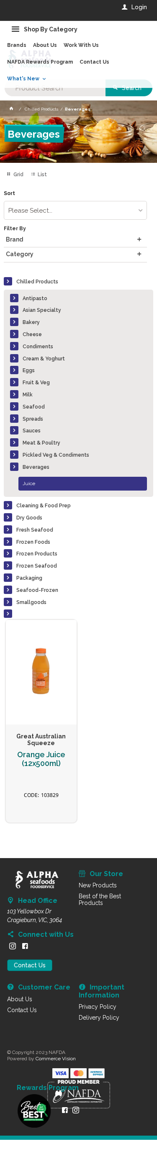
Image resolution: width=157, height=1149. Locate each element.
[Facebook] (25, 946)
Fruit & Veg (36, 383)
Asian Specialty (42, 310)
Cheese (32, 334)
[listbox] (75, 210)
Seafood (34, 407)
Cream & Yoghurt (44, 359)
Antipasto (35, 298)
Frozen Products (36, 554)
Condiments (38, 347)
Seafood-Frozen (37, 590)
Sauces (32, 431)
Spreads (33, 419)
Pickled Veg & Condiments (56, 455)
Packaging (29, 578)
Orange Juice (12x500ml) (41, 759)
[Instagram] (12, 946)
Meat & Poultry (41, 443)
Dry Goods (29, 518)
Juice (29, 483)
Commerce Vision (56, 1059)
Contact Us (30, 965)
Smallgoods (31, 602)
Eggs (29, 370)
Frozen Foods (33, 542)
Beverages (36, 467)
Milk (28, 395)
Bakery (31, 322)
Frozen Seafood (36, 566)
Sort (9, 193)
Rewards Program (48, 1088)
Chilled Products (37, 282)
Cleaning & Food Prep (43, 506)
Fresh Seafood (34, 530)
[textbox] (55, 88)
